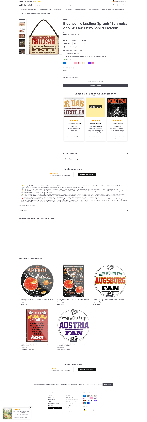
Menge (65, 70)
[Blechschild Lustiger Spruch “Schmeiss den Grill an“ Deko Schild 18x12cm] (28, 237)
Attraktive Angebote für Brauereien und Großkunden (35, 13)
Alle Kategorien (93, 9)
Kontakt (50, 395)
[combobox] (54, 5)
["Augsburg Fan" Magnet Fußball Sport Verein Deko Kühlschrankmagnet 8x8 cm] (110, 285)
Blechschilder (58, 9)
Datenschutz (51, 399)
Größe (65, 40)
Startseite (65, 19)
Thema (84, 40)
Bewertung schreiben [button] (86, 174)
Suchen (67, 407)
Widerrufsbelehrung (53, 403)
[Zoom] (44, 36)
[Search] (70, 5)
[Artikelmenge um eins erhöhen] (70, 73)
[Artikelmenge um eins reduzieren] (65, 73)
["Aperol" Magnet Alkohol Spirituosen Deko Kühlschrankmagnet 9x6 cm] (73, 285)
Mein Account (69, 411)
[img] (74, 120)
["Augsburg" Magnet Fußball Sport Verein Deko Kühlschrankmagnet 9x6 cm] (37, 329)
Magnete (68, 9)
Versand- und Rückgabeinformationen (113, 9)
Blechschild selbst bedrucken (29, 9)
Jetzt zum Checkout (95, 85)
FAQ (66, 409)
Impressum (51, 397)
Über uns (67, 395)
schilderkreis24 (26, 5)
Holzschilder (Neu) (45, 9)
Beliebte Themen (80, 9)
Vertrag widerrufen (54, 408)
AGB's (49, 401)
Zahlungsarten (69, 405)
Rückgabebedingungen (71, 403)
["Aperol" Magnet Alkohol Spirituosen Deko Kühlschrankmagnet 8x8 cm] (37, 285)
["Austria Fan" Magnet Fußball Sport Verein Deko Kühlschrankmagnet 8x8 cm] (73, 329)
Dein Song (50, 405)
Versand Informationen (71, 401)
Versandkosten (74, 77)
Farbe (74, 40)
